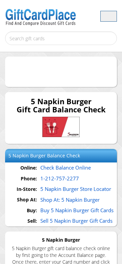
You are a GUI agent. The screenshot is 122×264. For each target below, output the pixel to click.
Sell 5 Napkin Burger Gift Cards (76, 220)
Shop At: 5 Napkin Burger (70, 199)
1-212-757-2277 (59, 178)
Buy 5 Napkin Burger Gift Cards (77, 210)
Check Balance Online (65, 167)
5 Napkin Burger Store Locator (75, 188)
